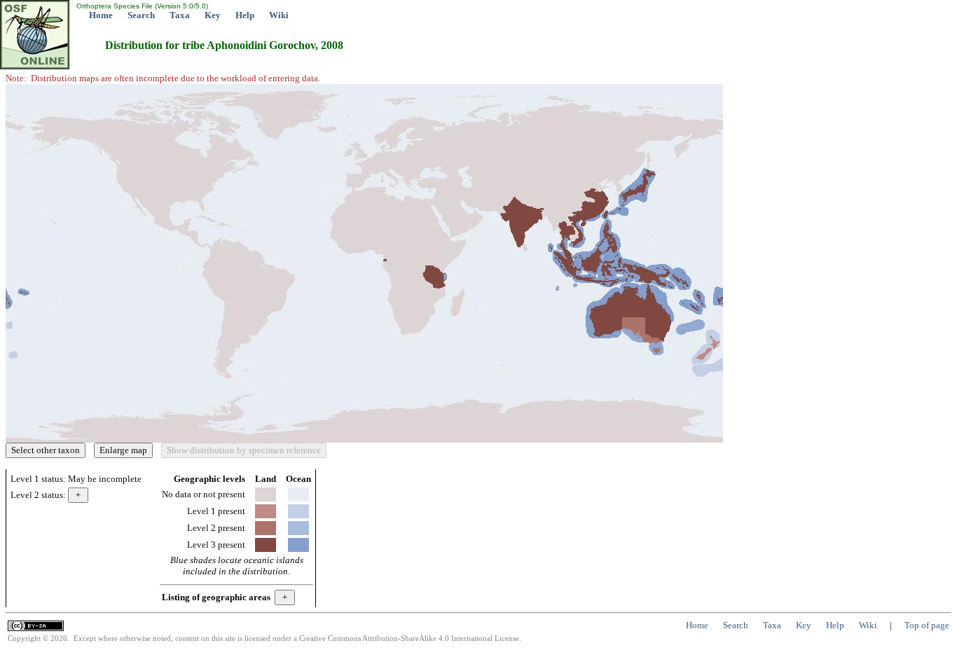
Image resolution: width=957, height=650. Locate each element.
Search (141, 15)
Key (213, 15)
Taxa (180, 15)
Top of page (926, 625)
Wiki (279, 15)
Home (101, 15)
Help (244, 15)
